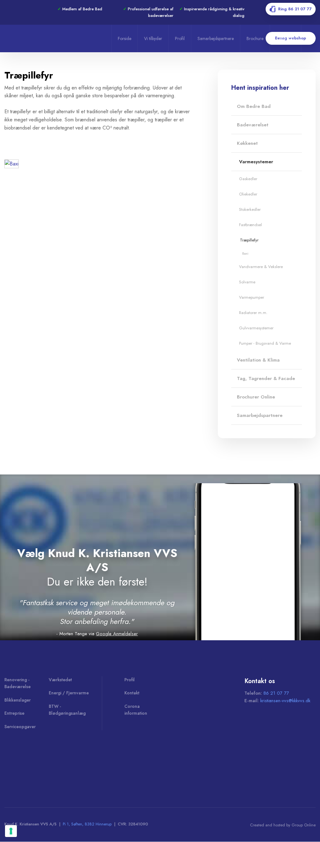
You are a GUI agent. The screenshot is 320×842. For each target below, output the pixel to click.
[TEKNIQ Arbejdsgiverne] (95, 764)
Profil (180, 38)
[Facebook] (13, 9)
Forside (124, 38)
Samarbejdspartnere (216, 38)
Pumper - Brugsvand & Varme (265, 343)
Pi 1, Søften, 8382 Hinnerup (87, 824)
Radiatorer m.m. (253, 313)
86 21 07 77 (276, 693)
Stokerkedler (250, 209)
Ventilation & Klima (258, 360)
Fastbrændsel (250, 225)
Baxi (245, 253)
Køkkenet (247, 143)
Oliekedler (248, 194)
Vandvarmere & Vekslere (261, 267)
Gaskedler (248, 179)
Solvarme (247, 282)
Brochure (255, 38)
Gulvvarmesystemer (256, 328)
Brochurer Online (256, 396)
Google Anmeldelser (117, 633)
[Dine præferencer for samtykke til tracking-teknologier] (11, 831)
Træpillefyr (249, 240)
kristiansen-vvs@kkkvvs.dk (285, 700)
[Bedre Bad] (31, 764)
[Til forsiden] (56, 38)
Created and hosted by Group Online (283, 825)
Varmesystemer (256, 161)
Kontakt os (285, 38)
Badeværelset (252, 124)
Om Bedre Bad (254, 106)
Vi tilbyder (153, 38)
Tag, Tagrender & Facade (266, 378)
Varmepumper (251, 297)
